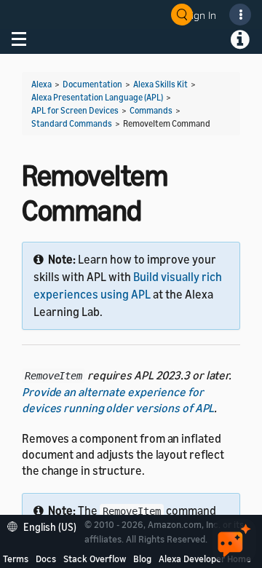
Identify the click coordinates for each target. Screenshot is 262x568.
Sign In (201, 15)
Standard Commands (71, 123)
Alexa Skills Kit (160, 84)
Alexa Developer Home (205, 558)
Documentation (92, 84)
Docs (46, 558)
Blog (142, 558)
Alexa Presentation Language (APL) (97, 97)
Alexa (41, 84)
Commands (151, 110)
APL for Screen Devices (75, 110)
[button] (45, 525)
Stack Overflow (94, 558)
